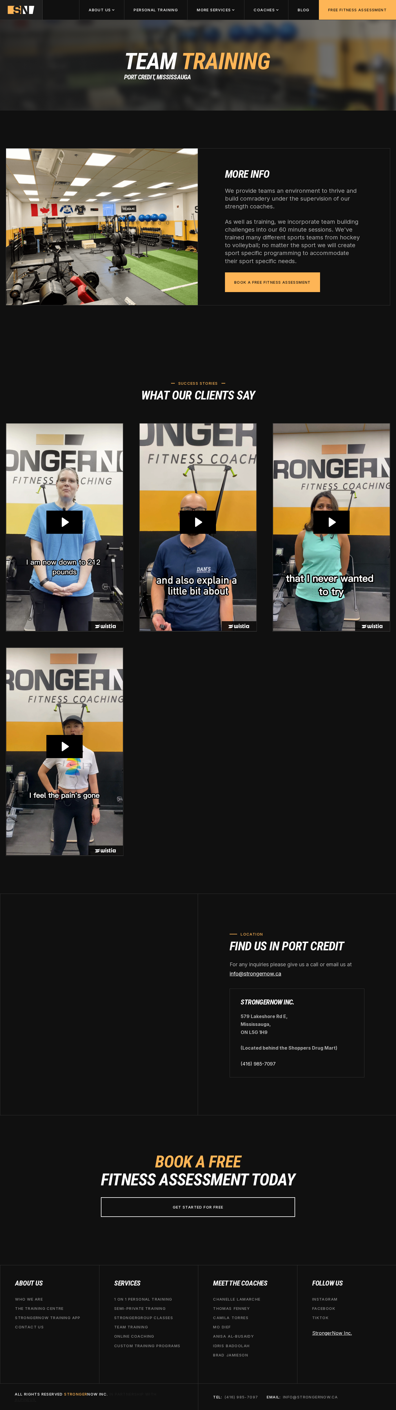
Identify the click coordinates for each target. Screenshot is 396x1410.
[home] (21, 10)
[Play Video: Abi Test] (331, 522)
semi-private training (140, 1308)
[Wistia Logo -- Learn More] (105, 626)
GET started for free (198, 1207)
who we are (29, 1299)
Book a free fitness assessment (272, 282)
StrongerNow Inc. (332, 1333)
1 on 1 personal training (143, 1299)
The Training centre (39, 1308)
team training (131, 1327)
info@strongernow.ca (255, 974)
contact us (29, 1327)
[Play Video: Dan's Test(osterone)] (198, 522)
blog (304, 10)
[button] (101, 10)
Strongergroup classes (143, 1317)
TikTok (320, 1317)
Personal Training (156, 10)
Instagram (325, 1299)
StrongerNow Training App (48, 1317)
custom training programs (147, 1345)
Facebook (323, 1308)
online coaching (134, 1336)
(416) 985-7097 (258, 1064)
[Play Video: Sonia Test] (64, 746)
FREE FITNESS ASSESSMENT (357, 10)
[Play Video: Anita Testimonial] (64, 522)
